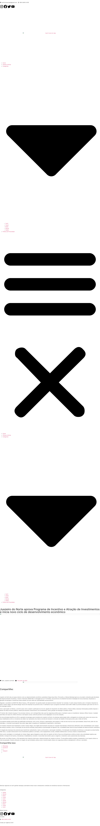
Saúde (7, 230)
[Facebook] (5, 6)
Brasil (6, 226)
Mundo (7, 228)
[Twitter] (9, 6)
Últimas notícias (7, 64)
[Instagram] (1, 6)
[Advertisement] (50, 20)
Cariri (6, 223)
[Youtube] (13, 6)
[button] (50, 332)
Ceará (7, 225)
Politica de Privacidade (9, 231)
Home (4, 63)
